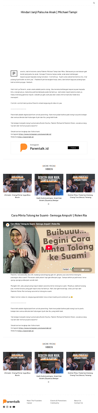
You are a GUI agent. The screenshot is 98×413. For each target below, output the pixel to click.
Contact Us (78, 403)
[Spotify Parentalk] (10, 407)
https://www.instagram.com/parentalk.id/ (35, 134)
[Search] (94, 3)
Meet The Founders (34, 401)
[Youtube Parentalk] (14, 407)
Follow (73, 148)
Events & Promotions (58, 401)
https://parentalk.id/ (26, 137)
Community (54, 403)
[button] (48, 204)
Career (29, 403)
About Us (77, 401)
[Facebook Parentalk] (4, 407)
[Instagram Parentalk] (7, 407)
